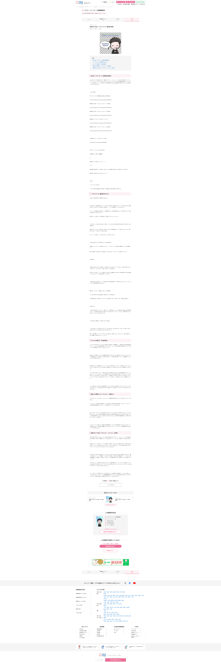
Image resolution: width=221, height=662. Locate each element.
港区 (111, 595)
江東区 (126, 595)
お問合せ (98, 634)
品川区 (129, 595)
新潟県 (108, 603)
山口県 (117, 615)
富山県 (114, 603)
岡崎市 (108, 607)
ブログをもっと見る (109, 504)
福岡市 (112, 619)
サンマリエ (116, 630)
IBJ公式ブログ (142, 4)
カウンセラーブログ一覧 (101, 6)
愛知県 (105, 605)
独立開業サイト (134, 634)
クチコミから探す (79, 605)
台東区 (120, 595)
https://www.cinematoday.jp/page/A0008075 (98, 142)
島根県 (108, 615)
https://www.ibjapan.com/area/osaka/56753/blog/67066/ (101, 107)
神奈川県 (105, 598)
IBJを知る (119, 4)
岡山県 (111, 615)
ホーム (77, 6)
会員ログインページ (135, 632)
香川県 (123, 615)
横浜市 (123, 600)
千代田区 (105, 595)
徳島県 (120, 615)
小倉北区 (116, 619)
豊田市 (121, 607)
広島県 (114, 615)
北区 (110, 612)
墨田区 (123, 595)
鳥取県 (105, 615)
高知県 (129, 615)
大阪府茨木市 (86, 6)
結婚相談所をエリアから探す (81, 593)
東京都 (105, 593)
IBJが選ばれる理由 (126, 4)
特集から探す (78, 609)
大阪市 (105, 612)
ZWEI (115, 632)
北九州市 (105, 619)
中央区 (109, 595)
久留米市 (109, 619)
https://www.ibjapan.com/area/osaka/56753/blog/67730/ (101, 123)
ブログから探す (79, 612)
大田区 (136, 595)
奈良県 (114, 614)
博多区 (119, 619)
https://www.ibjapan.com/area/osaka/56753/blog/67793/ (101, 130)
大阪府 (105, 610)
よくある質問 (82, 637)
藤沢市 (116, 600)
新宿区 (114, 595)
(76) (132, 19)
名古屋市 (127, 607)
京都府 (108, 614)
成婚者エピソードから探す (81, 601)
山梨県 (105, 603)
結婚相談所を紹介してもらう (81, 597)
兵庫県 (105, 614)
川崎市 (109, 600)
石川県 (117, 603)
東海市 (118, 607)
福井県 (120, 603)
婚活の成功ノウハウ (134, 4)
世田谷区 (139, 595)
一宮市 (105, 607)
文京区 (117, 595)
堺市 (107, 612)
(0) (103, 19)
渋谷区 (143, 595)
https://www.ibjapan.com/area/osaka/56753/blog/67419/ (101, 115)
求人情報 (98, 632)
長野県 (111, 603)
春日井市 (111, 607)
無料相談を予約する (116, 660)
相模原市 (112, 600)
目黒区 (133, 595)
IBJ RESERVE (133, 630)
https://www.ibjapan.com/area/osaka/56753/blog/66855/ (101, 99)
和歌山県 (117, 614)
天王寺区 (116, 612)
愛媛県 (126, 615)
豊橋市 (124, 607)
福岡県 (105, 617)
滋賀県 (111, 614)
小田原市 (105, 600)
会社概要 (98, 630)
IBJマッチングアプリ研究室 (135, 637)
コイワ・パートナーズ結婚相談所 (93, 6)
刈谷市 (115, 607)
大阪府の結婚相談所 (81, 6)
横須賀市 (119, 600)
